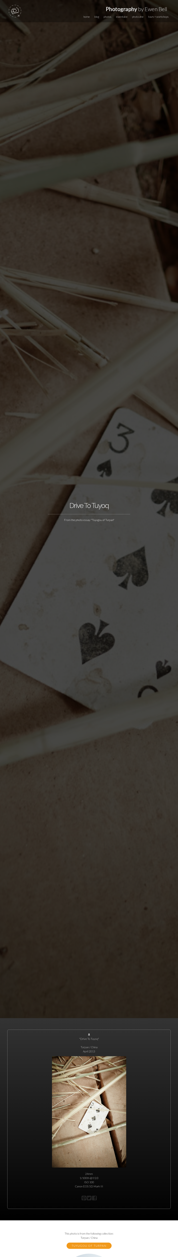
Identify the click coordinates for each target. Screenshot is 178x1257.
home (86, 16)
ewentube (121, 16)
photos (107, 16)
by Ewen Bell (136, 9)
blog (96, 16)
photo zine (138, 16)
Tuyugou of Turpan (89, 1245)
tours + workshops (158, 16)
